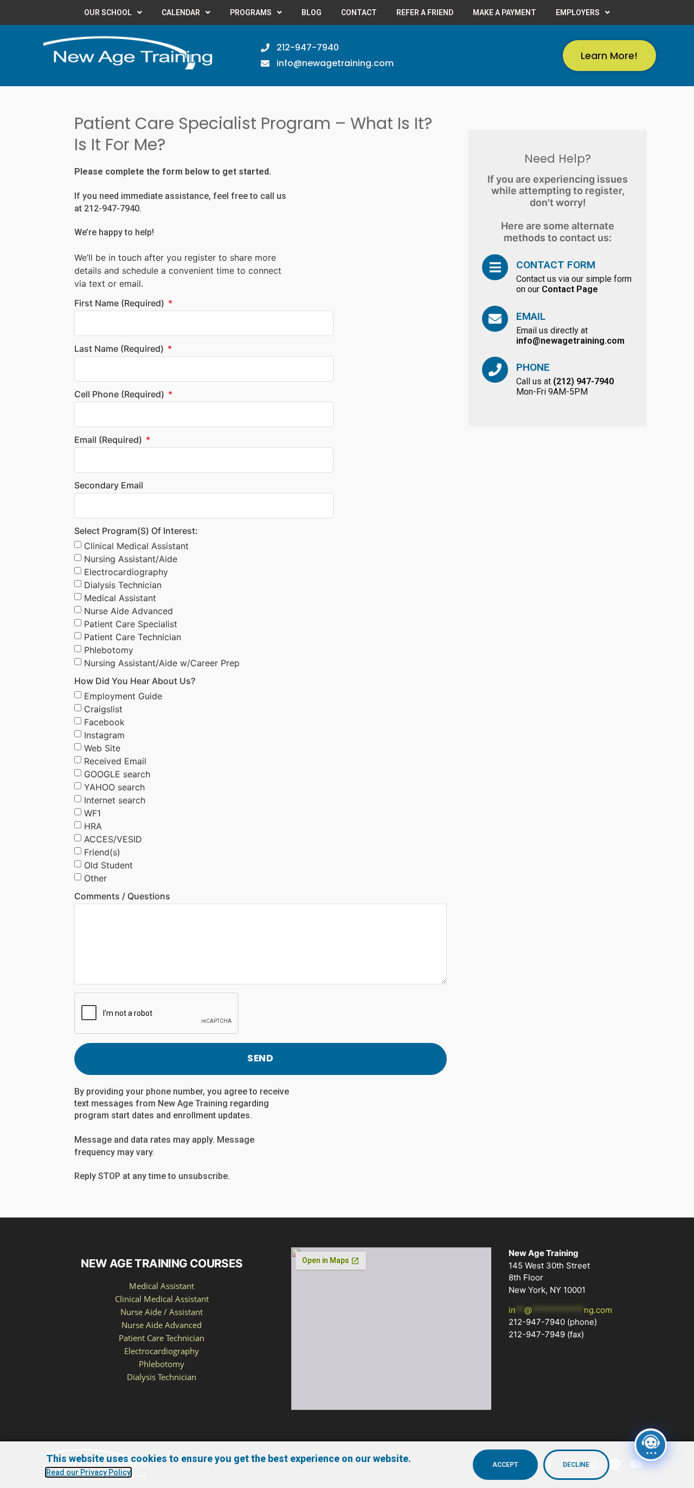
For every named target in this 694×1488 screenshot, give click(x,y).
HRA (93, 826)
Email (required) (109, 440)
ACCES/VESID (113, 839)
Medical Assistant (120, 597)
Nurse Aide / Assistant (161, 1311)
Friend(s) (102, 852)
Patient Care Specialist (130, 624)
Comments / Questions (122, 896)
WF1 (92, 813)
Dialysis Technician (123, 584)
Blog (311, 12)
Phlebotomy (108, 650)
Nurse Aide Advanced (128, 610)
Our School (108, 12)
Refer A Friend (424, 12)
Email (530, 316)
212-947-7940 (111, 208)
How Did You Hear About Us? (134, 681)
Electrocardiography (126, 571)
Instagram (104, 735)
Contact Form (555, 265)
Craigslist (103, 709)
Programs (251, 12)
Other (95, 878)
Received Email (115, 761)
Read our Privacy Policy (88, 1472)
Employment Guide (123, 696)
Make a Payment (504, 12)
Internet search (114, 800)
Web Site (102, 748)
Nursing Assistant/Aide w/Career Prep (162, 663)
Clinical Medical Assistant (136, 545)
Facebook (104, 722)
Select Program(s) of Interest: (136, 531)
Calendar (181, 12)
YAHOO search (114, 787)
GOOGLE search (117, 774)
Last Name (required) (120, 349)
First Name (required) (120, 303)
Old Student (108, 865)
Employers (578, 12)
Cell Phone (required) (120, 395)
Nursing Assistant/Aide (130, 558)
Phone (533, 367)
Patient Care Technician (132, 637)
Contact (359, 12)
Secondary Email (108, 486)
